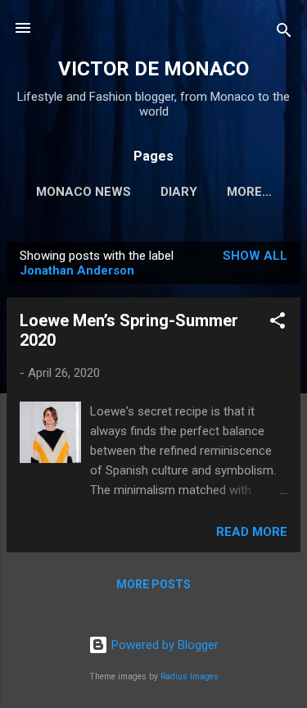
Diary (178, 191)
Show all (255, 255)
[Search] (284, 33)
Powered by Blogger (163, 645)
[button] (277, 323)
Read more (251, 531)
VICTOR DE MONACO (153, 68)
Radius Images (189, 676)
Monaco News (83, 191)
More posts (153, 584)
